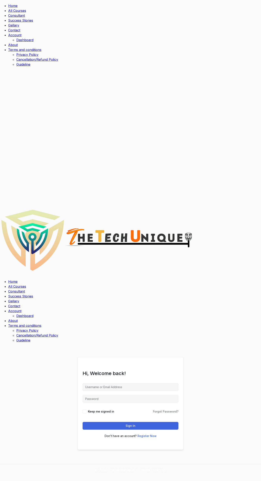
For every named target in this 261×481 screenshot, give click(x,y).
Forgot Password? (165, 411)
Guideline (23, 64)
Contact (14, 30)
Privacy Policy (27, 55)
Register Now (147, 436)
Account (14, 35)
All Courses (17, 11)
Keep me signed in (101, 411)
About (13, 45)
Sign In (130, 425)
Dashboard (24, 40)
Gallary (13, 25)
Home (13, 6)
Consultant (16, 15)
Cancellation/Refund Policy (37, 59)
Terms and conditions (24, 50)
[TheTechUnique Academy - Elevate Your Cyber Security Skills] (97, 273)
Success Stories (20, 20)
